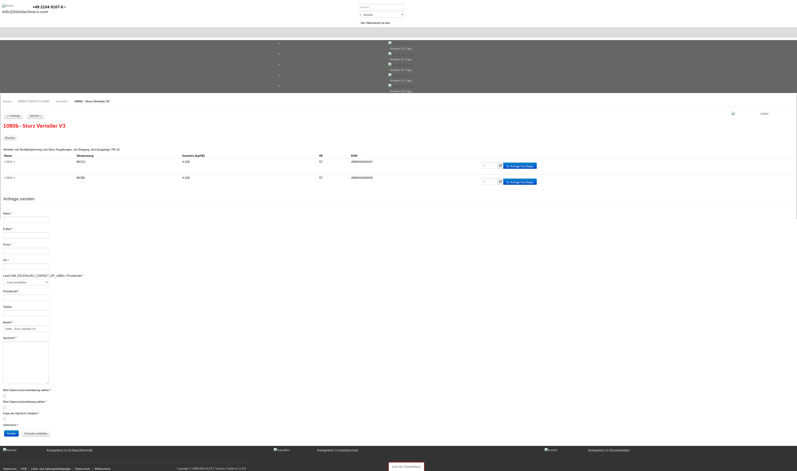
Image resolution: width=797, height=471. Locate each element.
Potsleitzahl (11, 291)
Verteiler (62, 101)
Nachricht (9, 338)
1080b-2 (9, 177)
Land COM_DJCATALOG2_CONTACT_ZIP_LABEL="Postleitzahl (43, 275)
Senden (11, 433)
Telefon (7, 306)
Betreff (8, 322)
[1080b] (763, 114)
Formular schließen (35, 433)
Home (7, 101)
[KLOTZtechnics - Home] (7, 5)
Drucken (10, 137)
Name (7, 213)
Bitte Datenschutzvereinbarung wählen (27, 390)
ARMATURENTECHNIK (33, 101)
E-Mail (8, 229)
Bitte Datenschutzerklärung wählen (25, 401)
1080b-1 (9, 161)
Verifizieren (10, 425)
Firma (7, 244)
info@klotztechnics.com (25, 12)
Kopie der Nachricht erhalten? (21, 413)
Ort (6, 260)
